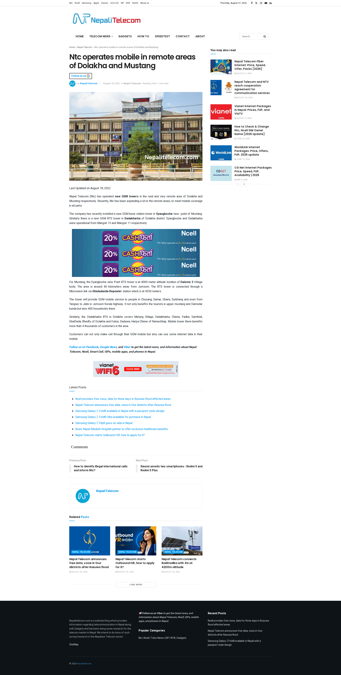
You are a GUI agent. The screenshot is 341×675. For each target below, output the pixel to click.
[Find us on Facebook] (252, 3)
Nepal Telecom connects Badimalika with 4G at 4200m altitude (179, 563)
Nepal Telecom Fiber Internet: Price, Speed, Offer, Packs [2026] (250, 65)
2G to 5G (114, 3)
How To (143, 36)
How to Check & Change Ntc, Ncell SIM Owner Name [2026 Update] (251, 130)
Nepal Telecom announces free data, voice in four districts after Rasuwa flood (123, 405)
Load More (135, 584)
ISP (122, 3)
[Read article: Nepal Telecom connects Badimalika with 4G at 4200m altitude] (182, 540)
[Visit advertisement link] (136, 237)
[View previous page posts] (238, 184)
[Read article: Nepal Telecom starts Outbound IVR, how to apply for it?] (135, 540)
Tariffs (135, 3)
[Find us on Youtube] (266, 3)
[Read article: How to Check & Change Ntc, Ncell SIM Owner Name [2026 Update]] (221, 132)
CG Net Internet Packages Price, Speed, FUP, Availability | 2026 (253, 171)
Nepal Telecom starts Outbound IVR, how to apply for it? (110, 435)
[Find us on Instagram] (261, 3)
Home (80, 36)
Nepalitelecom (84, 663)
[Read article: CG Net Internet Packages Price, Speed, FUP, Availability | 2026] (221, 173)
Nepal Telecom (84, 47)
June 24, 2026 (243, 138)
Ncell (77, 3)
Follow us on (79, 76)
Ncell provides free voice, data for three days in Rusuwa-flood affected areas (122, 399)
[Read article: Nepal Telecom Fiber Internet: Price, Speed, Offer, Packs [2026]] (221, 67)
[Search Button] (265, 36)
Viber (127, 347)
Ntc (71, 3)
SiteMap (74, 644)
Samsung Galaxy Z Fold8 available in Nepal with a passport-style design (119, 411)
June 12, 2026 (243, 159)
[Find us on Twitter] (256, 3)
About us (144, 3)
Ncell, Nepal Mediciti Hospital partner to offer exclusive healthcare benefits (121, 429)
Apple (96, 3)
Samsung (86, 3)
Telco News (157, 638)
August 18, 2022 (111, 83)
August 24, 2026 (171, 571)
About (200, 36)
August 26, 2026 (79, 571)
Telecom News (99, 36)
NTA (128, 3)
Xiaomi (104, 3)
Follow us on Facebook (83, 347)
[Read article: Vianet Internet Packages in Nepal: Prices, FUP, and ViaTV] (221, 112)
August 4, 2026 (243, 118)
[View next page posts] (244, 184)
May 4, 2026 (242, 179)
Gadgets (125, 36)
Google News (108, 347)
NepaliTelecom (89, 83)
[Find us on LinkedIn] (271, 3)
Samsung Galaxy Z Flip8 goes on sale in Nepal (103, 423)
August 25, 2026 (125, 571)
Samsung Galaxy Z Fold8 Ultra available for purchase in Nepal (113, 417)
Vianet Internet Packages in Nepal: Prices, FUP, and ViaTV (252, 109)
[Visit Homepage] (105, 18)
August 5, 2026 (243, 73)
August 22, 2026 (244, 97)
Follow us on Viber (152, 613)
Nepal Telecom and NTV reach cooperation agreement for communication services (252, 87)
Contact (183, 36)
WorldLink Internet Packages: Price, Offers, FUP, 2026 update (251, 150)
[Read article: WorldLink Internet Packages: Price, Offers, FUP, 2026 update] (221, 153)
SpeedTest (162, 36)
